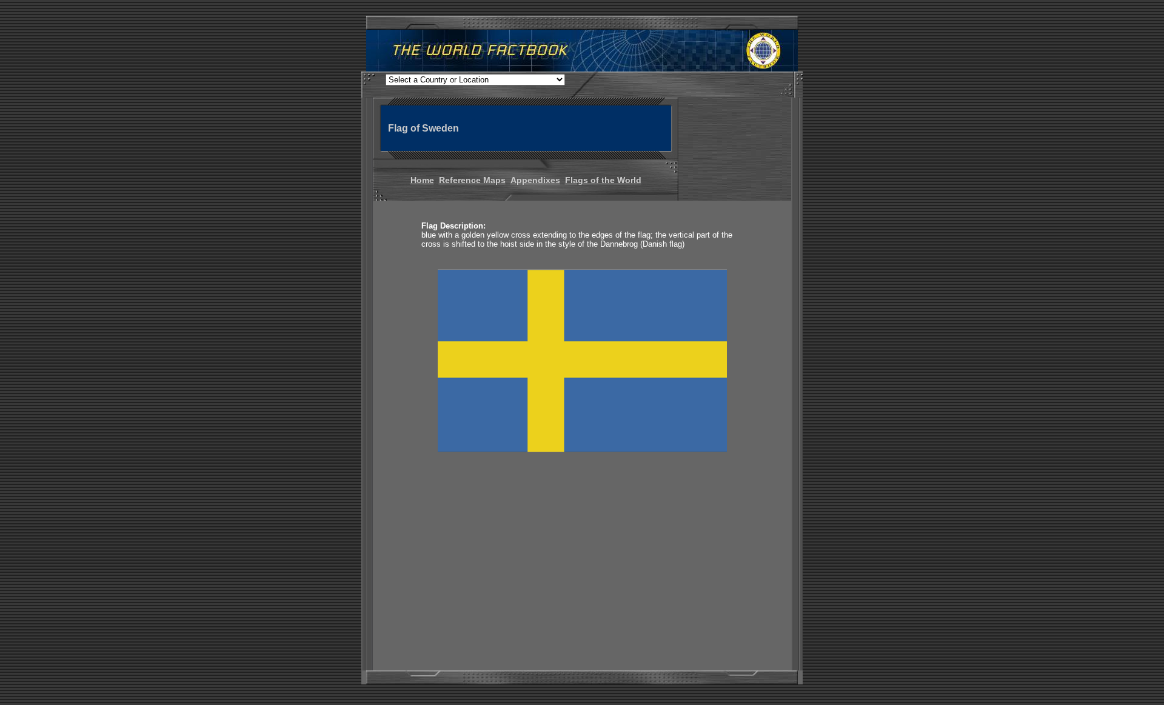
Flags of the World (603, 180)
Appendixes (535, 180)
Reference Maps (472, 180)
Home (422, 180)
